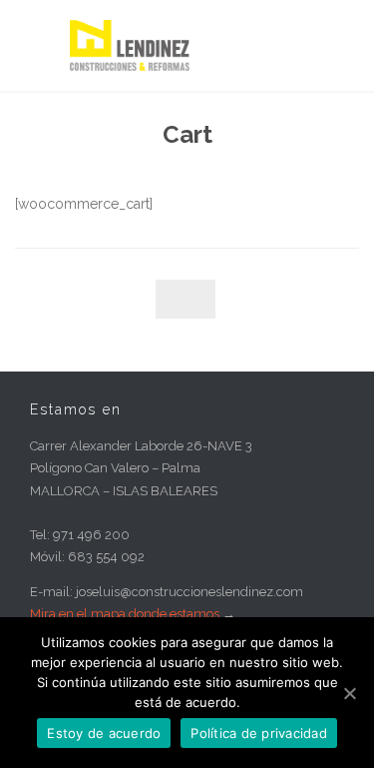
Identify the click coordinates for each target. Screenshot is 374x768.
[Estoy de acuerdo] (349, 693)
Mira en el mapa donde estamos (124, 613)
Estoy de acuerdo (104, 733)
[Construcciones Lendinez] (202, 45)
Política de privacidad (258, 733)
